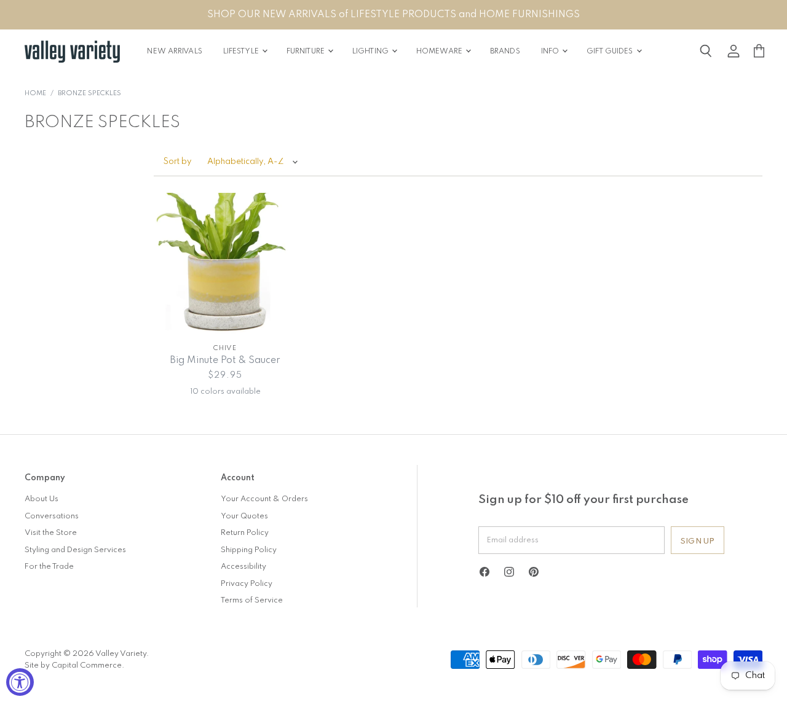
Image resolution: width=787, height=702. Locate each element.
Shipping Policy (249, 550)
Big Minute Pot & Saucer (225, 360)
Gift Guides (611, 51)
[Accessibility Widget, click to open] (20, 682)
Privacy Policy (246, 584)
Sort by (178, 162)
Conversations (52, 516)
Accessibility (243, 567)
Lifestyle (242, 51)
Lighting (371, 51)
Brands (505, 51)
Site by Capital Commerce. (74, 665)
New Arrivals (174, 51)
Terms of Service (252, 600)
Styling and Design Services (75, 550)
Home (35, 93)
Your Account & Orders (264, 499)
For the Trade (49, 567)
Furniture (306, 51)
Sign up (697, 541)
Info (551, 51)
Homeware (440, 51)
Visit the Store (51, 533)
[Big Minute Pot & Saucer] (225, 264)
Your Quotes (244, 516)
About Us (41, 499)
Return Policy (245, 533)
